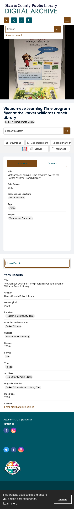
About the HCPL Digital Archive (17, 420)
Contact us (8, 424)
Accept (63, 499)
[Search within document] (67, 130)
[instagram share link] (13, 430)
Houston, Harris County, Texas (20, 316)
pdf (7, 356)
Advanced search (14, 35)
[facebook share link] (6, 430)
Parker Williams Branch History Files (23, 387)
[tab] (22, 163)
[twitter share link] (6, 449)
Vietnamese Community (21, 218)
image (12, 208)
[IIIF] (24, 149)
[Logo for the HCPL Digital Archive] (31, 9)
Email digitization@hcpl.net (19, 407)
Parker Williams (16, 197)
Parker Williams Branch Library (19, 122)
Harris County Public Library (19, 377)
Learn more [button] (10, 503)
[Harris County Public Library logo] (12, 468)
